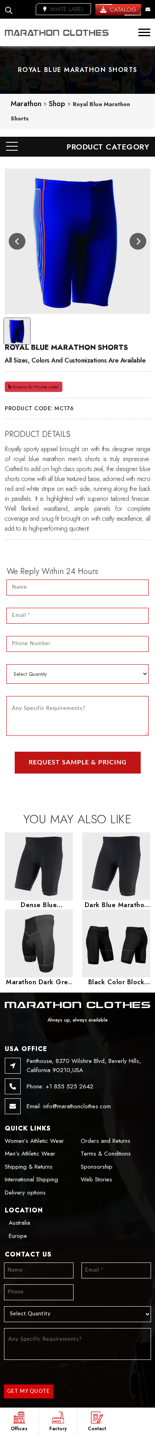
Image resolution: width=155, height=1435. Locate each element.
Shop (57, 104)
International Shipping (31, 1179)
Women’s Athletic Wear (34, 1140)
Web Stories (96, 1179)
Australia (19, 1222)
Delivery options (25, 1192)
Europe (18, 1235)
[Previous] (17, 241)
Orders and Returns (105, 1140)
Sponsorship (96, 1166)
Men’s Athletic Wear (30, 1153)
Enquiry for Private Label (35, 387)
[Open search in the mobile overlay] (9, 9)
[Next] (138, 241)
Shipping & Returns (28, 1166)
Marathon (26, 104)
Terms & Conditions (106, 1153)
